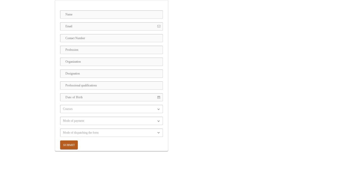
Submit (69, 145)
